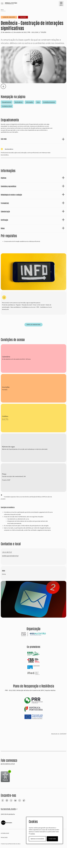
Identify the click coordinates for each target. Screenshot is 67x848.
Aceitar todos (52, 838)
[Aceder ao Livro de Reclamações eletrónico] (6, 821)
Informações (29, 102)
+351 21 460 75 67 (7, 552)
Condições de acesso (49, 102)
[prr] (33, 698)
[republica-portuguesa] (33, 707)
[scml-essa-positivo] (9, 3)
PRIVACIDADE (4, 837)
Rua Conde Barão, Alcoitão (8, 809)
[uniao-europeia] (33, 715)
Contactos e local (7, 106)
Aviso (38, 102)
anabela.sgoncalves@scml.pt (10, 556)
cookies (32, 834)
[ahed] (33, 672)
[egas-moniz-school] (33, 666)
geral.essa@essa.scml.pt (8, 764)
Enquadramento (6, 102)
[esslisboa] (33, 659)
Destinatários (18, 102)
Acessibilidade (5, 833)
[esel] (33, 652)
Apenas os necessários (37, 838)
